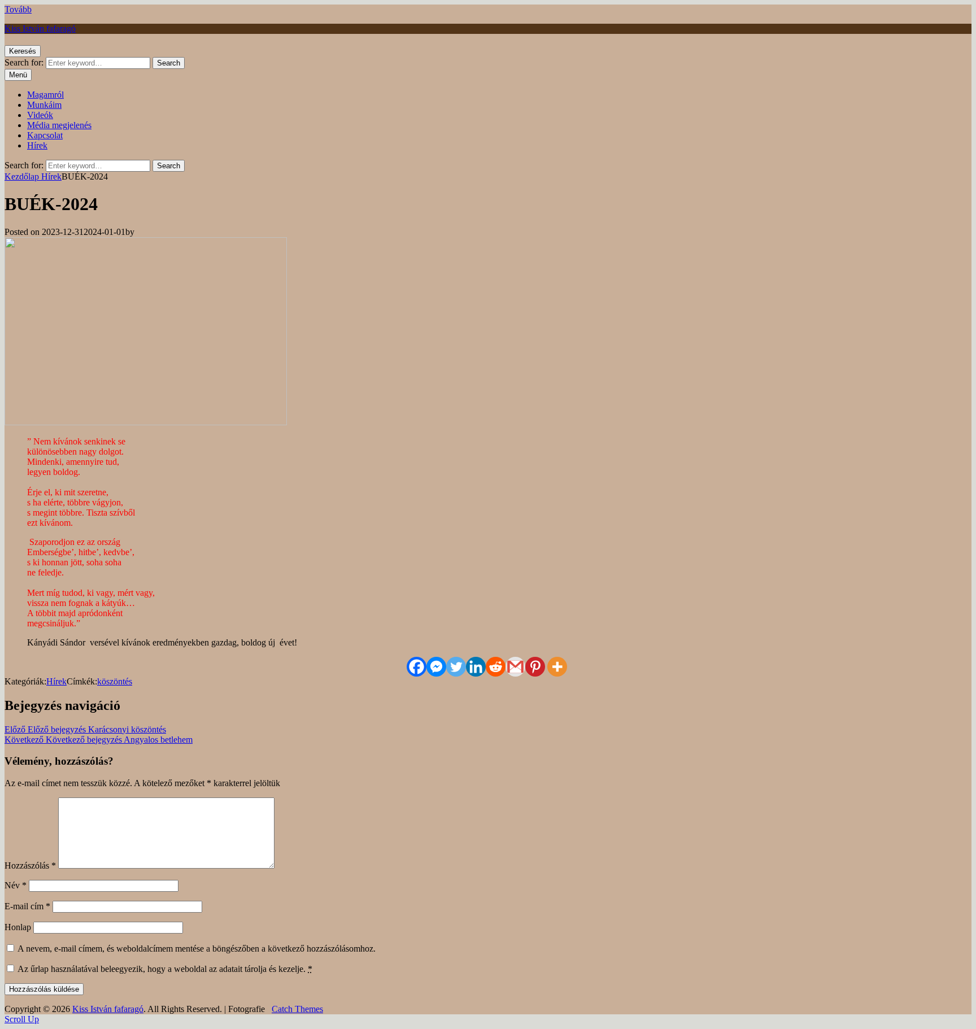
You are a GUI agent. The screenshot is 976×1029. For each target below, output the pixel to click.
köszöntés (114, 681)
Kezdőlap (23, 176)
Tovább (18, 9)
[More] (557, 667)
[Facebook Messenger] (436, 667)
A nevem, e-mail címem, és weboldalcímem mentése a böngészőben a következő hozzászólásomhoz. (197, 948)
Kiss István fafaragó (40, 28)
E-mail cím (27, 906)
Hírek (37, 145)
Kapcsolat (45, 135)
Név (16, 885)
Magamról (45, 94)
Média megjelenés (59, 125)
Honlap (18, 927)
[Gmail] (515, 667)
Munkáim (44, 105)
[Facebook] (416, 667)
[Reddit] (496, 667)
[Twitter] (456, 667)
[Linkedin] (476, 667)
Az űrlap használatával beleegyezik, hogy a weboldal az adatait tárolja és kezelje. (164, 969)
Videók (40, 115)
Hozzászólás (30, 865)
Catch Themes (297, 1009)
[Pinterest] (535, 667)
